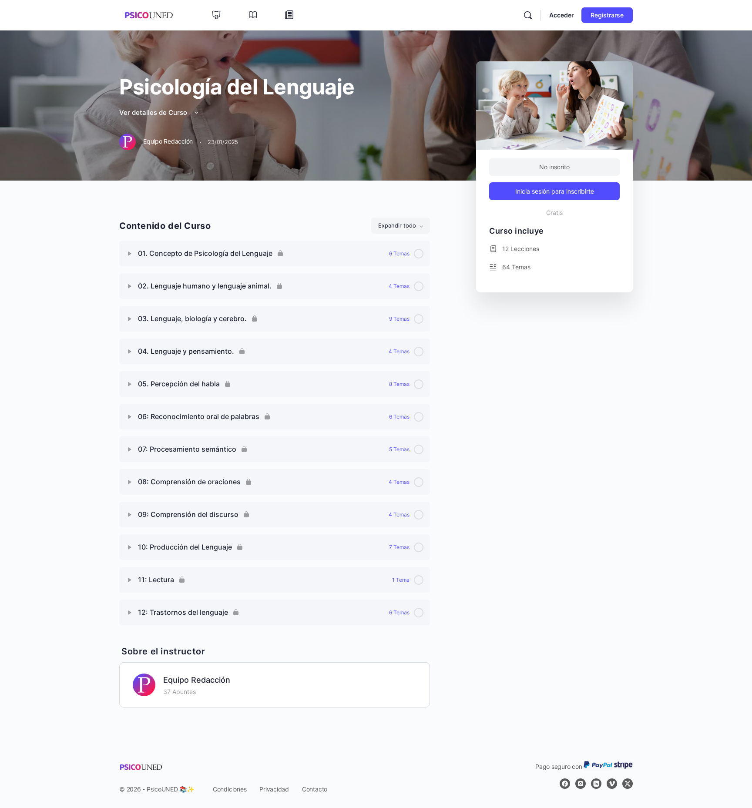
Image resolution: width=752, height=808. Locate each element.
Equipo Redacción (196, 679)
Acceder (561, 15)
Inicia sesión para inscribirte (554, 191)
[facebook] (565, 783)
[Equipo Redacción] (144, 684)
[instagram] (580, 783)
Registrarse (607, 15)
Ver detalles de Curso (154, 112)
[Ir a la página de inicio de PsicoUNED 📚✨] (148, 14)
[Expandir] (130, 254)
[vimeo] (612, 783)
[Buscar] (528, 15)
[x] (627, 783)
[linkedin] (596, 783)
